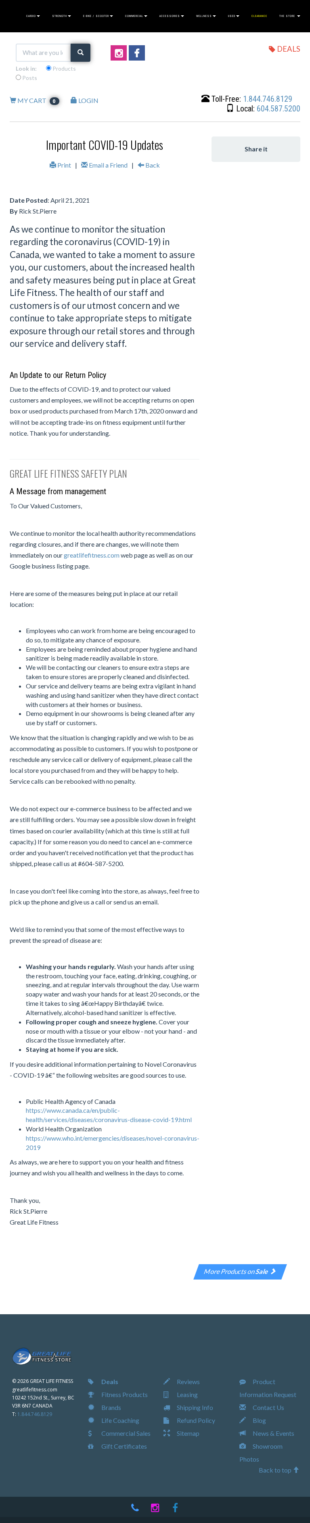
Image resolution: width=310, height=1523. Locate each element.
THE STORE (287, 16)
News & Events (272, 1433)
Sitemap (187, 1433)
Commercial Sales (125, 1433)
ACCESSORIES (169, 16)
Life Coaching (119, 1420)
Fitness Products (124, 1394)
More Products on (236, 1271)
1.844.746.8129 (267, 99)
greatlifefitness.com (91, 555)
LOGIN (87, 100)
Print (63, 165)
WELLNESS (204, 16)
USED (231, 16)
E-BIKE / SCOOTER (96, 16)
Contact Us (267, 1407)
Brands (110, 1407)
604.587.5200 (278, 108)
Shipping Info (194, 1407)
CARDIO (31, 16)
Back (152, 165)
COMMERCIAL (134, 16)
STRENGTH (59, 16)
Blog (258, 1420)
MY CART (36, 100)
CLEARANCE (259, 16)
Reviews (188, 1381)
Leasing (187, 1394)
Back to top (276, 1470)
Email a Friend (108, 165)
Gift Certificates (123, 1446)
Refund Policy (195, 1420)
